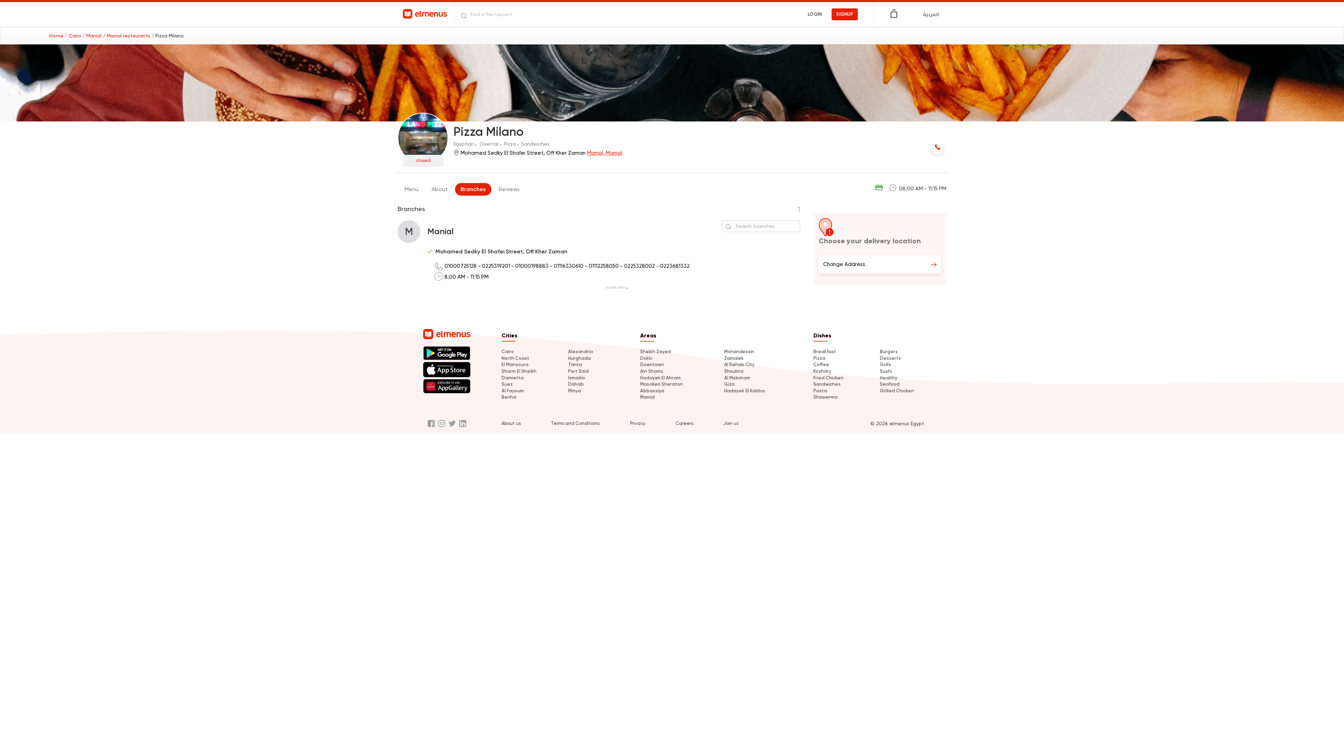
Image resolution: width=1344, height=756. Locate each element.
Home (57, 35)
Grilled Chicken (897, 390)
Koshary (822, 371)
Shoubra (733, 371)
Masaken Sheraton (661, 384)
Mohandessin (739, 351)
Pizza (819, 358)
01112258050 (604, 266)
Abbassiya (652, 390)
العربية (931, 14)
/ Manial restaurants (127, 35)
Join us (730, 423)
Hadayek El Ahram (660, 377)
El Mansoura (515, 364)
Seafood (889, 384)
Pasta (820, 390)
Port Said (578, 371)
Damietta (513, 377)
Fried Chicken (828, 377)
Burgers (889, 351)
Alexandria (580, 351)
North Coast (515, 358)
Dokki (646, 358)
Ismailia (576, 377)
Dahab (576, 384)
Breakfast (824, 351)
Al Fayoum (513, 390)
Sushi (886, 371)
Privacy (637, 423)
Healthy (888, 377)
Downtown (652, 364)
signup (844, 14)
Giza (729, 384)
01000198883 (532, 266)
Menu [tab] (412, 189)
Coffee (821, 364)
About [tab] (440, 189)
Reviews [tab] (509, 189)
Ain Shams (651, 371)
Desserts (890, 358)
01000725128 (461, 266)
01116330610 (569, 266)
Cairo (508, 351)
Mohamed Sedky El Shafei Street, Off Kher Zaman (501, 251)
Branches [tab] (473, 189)
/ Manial (93, 35)
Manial (647, 397)
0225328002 (640, 266)
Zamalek (734, 358)
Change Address (844, 264)
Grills (885, 364)
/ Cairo (74, 35)
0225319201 (496, 266)
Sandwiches (827, 384)
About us (511, 423)
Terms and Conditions (575, 423)
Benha (509, 397)
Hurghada (579, 358)
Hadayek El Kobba (744, 390)
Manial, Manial (604, 153)
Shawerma (825, 397)
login (815, 14)
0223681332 (675, 266)
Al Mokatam (737, 377)
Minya (574, 390)
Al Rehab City (739, 364)
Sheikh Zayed (655, 351)
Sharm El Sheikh (519, 371)
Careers (684, 423)
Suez (507, 384)
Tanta (575, 364)
